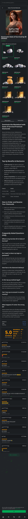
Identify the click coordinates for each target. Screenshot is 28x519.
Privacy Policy (17, 508)
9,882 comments (8, 337)
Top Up (24, 323)
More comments (13, 455)
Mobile (24, 321)
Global (24, 325)
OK (14, 511)
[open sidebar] (8, 517)
